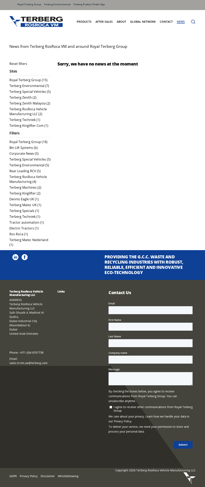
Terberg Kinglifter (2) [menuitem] (24, 193)
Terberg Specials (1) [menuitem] (24, 211)
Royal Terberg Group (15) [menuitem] (28, 80)
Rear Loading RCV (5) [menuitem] (25, 171)
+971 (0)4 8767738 (31, 352)
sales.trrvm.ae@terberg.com (28, 363)
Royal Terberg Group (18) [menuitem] (28, 142)
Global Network (143, 22)
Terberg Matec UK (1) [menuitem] (25, 205)
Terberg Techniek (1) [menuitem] (24, 120)
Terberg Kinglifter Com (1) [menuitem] (28, 125)
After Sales (104, 22)
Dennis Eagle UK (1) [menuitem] (24, 199)
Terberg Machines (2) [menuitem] (25, 187)
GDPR (13, 476)
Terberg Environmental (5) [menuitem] (29, 165)
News (181, 22)
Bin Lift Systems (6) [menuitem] (23, 147)
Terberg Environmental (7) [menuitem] (29, 86)
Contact (166, 22)
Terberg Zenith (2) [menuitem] (22, 97)
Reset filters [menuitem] (18, 63)
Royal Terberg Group (29, 4)
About (121, 22)
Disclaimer (48, 476)
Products (84, 22)
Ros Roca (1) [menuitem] (18, 234)
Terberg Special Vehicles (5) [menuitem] (30, 91)
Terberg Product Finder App (89, 4)
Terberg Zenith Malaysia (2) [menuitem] (29, 103)
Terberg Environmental (57, 4)
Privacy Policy (29, 476)
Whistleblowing (68, 476)
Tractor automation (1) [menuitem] (26, 222)
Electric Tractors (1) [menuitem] (24, 228)
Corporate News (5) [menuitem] (24, 153)
